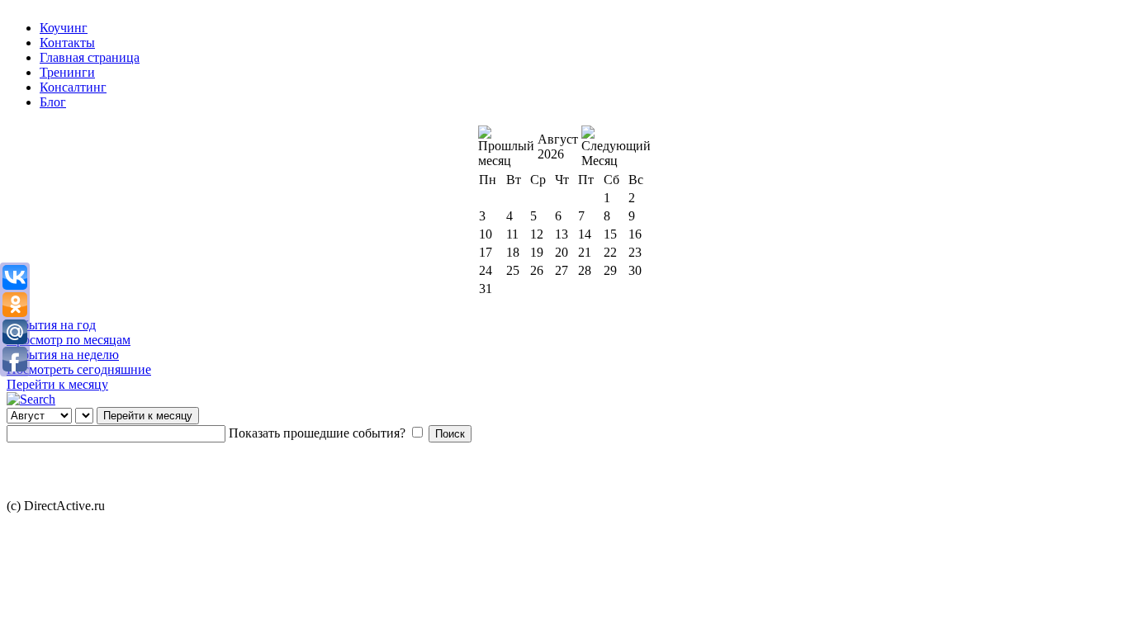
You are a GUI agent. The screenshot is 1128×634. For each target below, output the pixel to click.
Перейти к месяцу (57, 384)
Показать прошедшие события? (317, 433)
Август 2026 (558, 146)
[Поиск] (31, 399)
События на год (51, 325)
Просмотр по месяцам (68, 340)
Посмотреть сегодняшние (79, 369)
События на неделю (63, 355)
